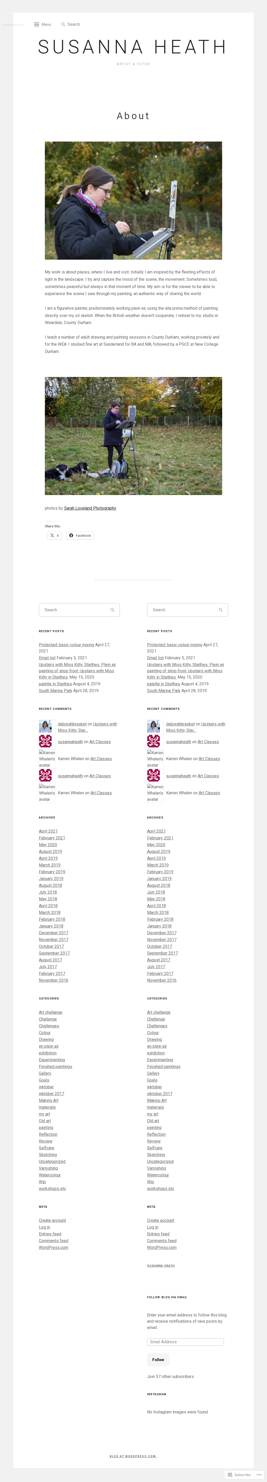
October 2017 (51, 946)
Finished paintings (55, 1066)
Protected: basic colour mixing (66, 644)
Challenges (49, 1025)
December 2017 (53, 932)
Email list (47, 657)
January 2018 (51, 926)
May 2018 (48, 898)
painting (46, 1127)
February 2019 (52, 871)
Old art (45, 1120)
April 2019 (48, 858)
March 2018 (49, 912)
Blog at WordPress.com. (133, 1456)
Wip (42, 1181)
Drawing (46, 1039)
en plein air (49, 1046)
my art (44, 1114)
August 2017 (50, 959)
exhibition (48, 1053)
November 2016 (53, 980)
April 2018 (48, 905)
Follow (158, 1359)
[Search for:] (91, 24)
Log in (44, 1227)
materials (47, 1107)
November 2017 (53, 939)
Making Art (48, 1100)
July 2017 (48, 966)
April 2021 (48, 831)
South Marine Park (55, 690)
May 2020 (48, 844)
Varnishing (48, 1168)
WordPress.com (53, 1247)
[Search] (63, 24)
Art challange (50, 1012)
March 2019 (49, 865)
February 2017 (52, 973)
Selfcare (46, 1147)
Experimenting (52, 1059)
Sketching (48, 1154)
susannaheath (70, 741)
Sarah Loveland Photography (90, 508)
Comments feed (53, 1240)
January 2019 (51, 878)
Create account (52, 1220)
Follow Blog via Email (167, 1297)
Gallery (45, 1073)
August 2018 (50, 885)
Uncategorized (52, 1161)
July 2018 (48, 892)
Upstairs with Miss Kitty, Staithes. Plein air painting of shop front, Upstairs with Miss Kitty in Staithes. (77, 671)
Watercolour (50, 1175)
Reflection (48, 1134)
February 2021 (52, 837)
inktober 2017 (51, 1093)
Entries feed (50, 1233)
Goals (44, 1080)
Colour (45, 1032)
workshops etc (52, 1188)
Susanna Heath (133, 47)
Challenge (48, 1019)
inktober (46, 1086)
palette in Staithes (55, 683)
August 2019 (50, 851)
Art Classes (100, 741)
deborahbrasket (72, 724)
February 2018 (52, 919)
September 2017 (54, 953)
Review (45, 1141)
